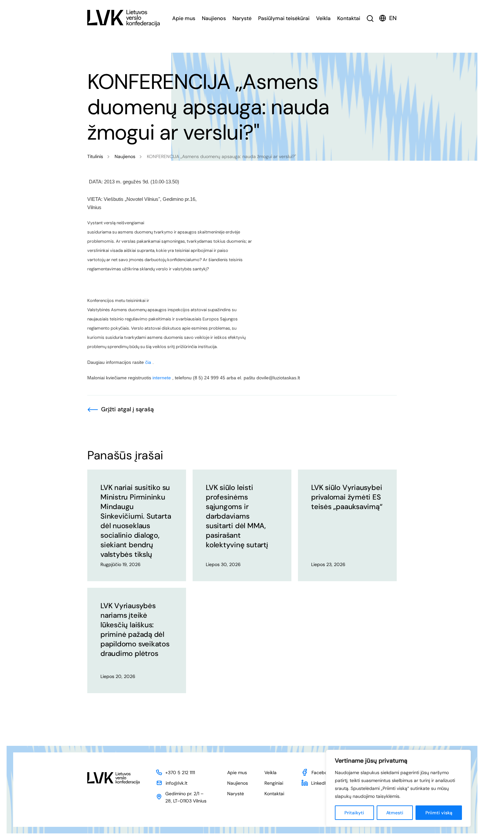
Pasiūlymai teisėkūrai (283, 18)
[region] (398, 788)
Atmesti (394, 813)
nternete (162, 377)
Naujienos (214, 18)
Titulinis (95, 156)
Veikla (323, 18)
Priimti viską (438, 813)
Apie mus (183, 18)
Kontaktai (348, 18)
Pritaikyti (354, 813)
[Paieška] (370, 18)
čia (148, 362)
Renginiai (273, 783)
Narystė (242, 18)
